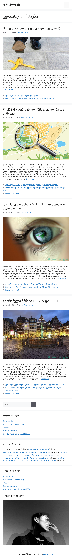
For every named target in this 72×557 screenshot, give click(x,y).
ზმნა (49, 287)
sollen (24, 98)
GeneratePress (48, 554)
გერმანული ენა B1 (12, 96)
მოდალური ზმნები (10, 431)
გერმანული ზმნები (47, 98)
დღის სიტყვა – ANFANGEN (38, 449)
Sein (13, 388)
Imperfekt (9, 287)
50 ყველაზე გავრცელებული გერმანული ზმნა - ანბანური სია (26, 452)
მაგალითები (8, 421)
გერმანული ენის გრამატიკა (31, 96)
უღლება (55, 287)
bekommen (9, 98)
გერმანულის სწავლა (11, 390)
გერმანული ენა (11, 4)
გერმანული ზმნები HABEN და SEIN (30, 301)
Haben (7, 388)
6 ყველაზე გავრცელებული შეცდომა (31, 28)
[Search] (33, 404)
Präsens (23, 287)
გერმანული (9, 385)
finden (7, 188)
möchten (18, 98)
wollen (36, 98)
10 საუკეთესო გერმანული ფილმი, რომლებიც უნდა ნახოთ (25, 458)
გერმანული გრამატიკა (24, 385)
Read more (9, 90)
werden (30, 98)
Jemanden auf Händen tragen (14, 424)
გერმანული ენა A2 (12, 185)
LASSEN (6, 427)
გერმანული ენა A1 (41, 385)
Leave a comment (12, 193)
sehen (29, 287)
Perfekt (16, 287)
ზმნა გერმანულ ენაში (50, 188)
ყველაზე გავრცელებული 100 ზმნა (16, 434)
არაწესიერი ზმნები (18, 188)
